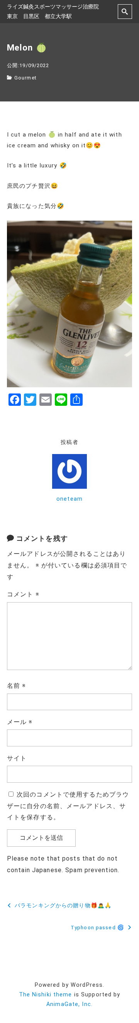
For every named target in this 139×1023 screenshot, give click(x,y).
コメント (23, 594)
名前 (16, 685)
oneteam (69, 499)
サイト (17, 758)
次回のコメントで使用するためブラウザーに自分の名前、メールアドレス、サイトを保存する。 (68, 806)
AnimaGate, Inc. (69, 1004)
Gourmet (25, 78)
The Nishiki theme (45, 994)
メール (20, 722)
